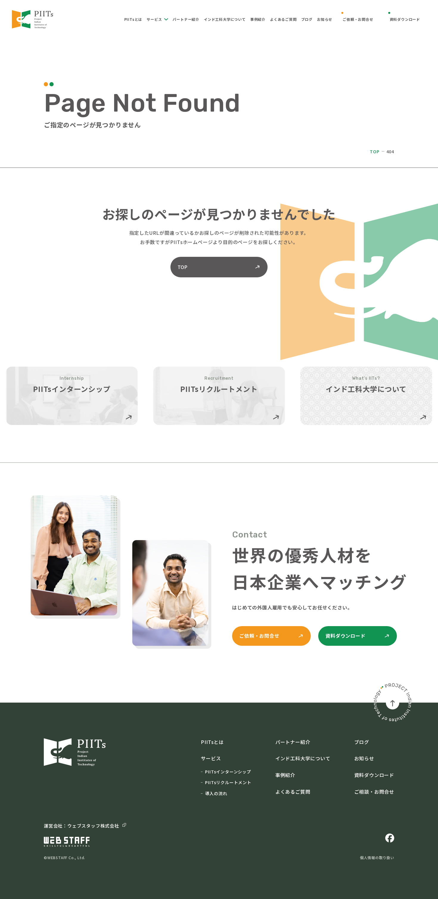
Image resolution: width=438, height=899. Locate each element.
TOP (374, 151)
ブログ (307, 19)
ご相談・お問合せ (374, 791)
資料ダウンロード (405, 19)
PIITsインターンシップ (228, 772)
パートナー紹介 (186, 19)
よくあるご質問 (283, 19)
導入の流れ (216, 793)
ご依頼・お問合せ (358, 19)
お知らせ (324, 19)
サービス (154, 19)
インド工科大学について (225, 19)
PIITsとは (133, 19)
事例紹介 (257, 19)
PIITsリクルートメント (228, 782)
